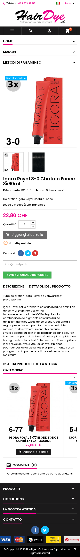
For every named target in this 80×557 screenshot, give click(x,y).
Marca (41, 190)
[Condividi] (21, 253)
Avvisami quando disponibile (27, 275)
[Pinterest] (35, 253)
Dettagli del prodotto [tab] (50, 286)
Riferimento (11, 190)
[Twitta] (28, 253)
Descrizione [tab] (13, 286)
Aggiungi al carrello (24, 234)
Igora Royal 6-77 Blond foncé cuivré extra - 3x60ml (33, 439)
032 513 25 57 (26, 3)
